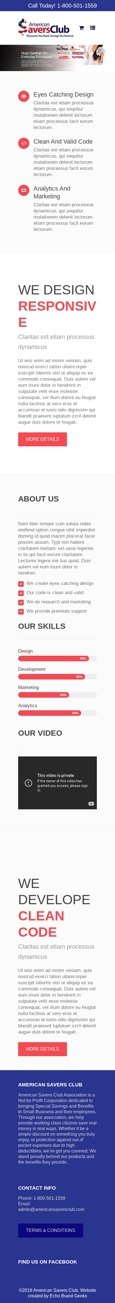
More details (42, 439)
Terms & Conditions (50, 1230)
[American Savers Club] (46, 28)
